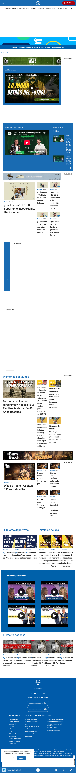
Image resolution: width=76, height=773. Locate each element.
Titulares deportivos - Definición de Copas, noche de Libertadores (24, 555)
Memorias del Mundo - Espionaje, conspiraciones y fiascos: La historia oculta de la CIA (55, 434)
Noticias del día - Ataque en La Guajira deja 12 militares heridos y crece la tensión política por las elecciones (48, 557)
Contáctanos (28, 729)
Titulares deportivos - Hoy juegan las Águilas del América (13, 555)
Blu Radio (3, 53)
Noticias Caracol (13, 719)
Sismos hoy (41, 8)
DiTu (10, 731)
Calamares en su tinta (25, 47)
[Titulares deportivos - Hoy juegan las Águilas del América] (13, 541)
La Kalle (11, 726)
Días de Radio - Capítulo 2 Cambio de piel (41, 478)
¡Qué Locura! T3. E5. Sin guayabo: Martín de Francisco (42, 227)
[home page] (38, 3)
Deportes (47, 47)
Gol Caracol (12, 724)
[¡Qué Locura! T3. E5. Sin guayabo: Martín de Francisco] (42, 214)
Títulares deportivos (16, 530)
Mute (55, 770)
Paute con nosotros (30, 734)
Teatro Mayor (12, 736)
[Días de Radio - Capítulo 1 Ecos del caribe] (19, 471)
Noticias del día (38, 47)
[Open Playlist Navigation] (73, 770)
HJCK (10, 729)
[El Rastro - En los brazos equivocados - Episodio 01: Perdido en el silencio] (56, 646)
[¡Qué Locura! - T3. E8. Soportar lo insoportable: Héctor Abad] (19, 191)
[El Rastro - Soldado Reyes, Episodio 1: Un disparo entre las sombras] (13, 646)
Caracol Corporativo (14, 741)
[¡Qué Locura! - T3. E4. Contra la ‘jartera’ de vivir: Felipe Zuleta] (55, 214)
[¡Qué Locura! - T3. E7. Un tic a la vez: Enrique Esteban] (42, 185)
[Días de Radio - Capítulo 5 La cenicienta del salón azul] (55, 492)
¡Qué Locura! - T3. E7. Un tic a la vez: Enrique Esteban (42, 197)
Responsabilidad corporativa (55, 721)
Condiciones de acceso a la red (55, 719)
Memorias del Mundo (16, 376)
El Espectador (13, 734)
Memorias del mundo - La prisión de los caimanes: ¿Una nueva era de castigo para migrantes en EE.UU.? (42, 400)
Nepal (27, 8)
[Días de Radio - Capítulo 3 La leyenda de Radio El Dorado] (55, 466)
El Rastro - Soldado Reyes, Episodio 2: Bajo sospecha (26, 660)
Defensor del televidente (31, 721)
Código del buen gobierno (32, 726)
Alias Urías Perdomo (18, 8)
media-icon (38, 770)
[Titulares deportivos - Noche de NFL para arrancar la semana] (36, 541)
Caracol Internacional (15, 739)
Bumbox (14, 47)
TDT (26, 724)
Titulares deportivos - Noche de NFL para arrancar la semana (36, 555)
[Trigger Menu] (2, 3)
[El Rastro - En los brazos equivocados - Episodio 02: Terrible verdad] (41, 646)
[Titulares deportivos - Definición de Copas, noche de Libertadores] (25, 541)
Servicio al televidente (31, 719)
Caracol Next (12, 743)
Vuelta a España (50, 8)
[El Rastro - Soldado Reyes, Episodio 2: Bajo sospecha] (27, 646)
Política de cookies (52, 728)
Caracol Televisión (14, 721)
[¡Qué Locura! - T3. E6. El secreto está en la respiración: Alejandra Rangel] (55, 185)
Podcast (68, 156)
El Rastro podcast (14, 635)
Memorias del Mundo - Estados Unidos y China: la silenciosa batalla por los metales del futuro (42, 435)
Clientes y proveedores (31, 731)
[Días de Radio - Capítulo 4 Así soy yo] (42, 492)
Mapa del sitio (28, 736)
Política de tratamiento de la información (54, 725)
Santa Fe (33, 8)
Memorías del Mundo (58, 47)
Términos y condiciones (53, 730)
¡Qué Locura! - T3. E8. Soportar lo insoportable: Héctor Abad (19, 208)
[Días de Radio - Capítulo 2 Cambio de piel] (42, 466)
